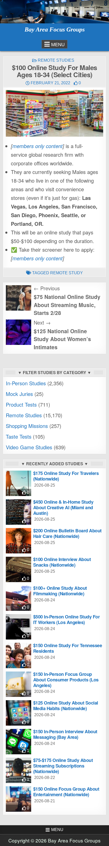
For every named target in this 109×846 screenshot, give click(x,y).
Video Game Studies (29, 447)
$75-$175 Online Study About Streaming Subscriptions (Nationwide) (63, 765)
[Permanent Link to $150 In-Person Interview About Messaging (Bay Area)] (18, 741)
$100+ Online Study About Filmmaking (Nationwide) (60, 591)
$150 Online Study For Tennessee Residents (67, 648)
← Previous (47, 288)
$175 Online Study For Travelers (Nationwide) (66, 476)
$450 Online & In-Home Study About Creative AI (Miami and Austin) (63, 507)
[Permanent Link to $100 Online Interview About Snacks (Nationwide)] (18, 569)
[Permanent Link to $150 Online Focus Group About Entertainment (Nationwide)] (18, 799)
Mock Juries (19, 393)
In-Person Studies (26, 383)
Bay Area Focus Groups (55, 29)
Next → (42, 322)
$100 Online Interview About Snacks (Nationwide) (62, 562)
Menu (58, 44)
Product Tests (21, 404)
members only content (37, 146)
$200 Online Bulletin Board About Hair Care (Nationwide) (67, 533)
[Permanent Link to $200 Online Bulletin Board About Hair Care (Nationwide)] (18, 540)
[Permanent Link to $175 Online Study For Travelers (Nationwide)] (18, 483)
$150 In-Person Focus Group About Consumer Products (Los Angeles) (66, 679)
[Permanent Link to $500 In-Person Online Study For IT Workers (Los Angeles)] (18, 627)
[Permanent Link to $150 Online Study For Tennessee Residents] (18, 655)
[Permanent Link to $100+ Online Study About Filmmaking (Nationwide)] (18, 598)
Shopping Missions (27, 425)
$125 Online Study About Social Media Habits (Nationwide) (65, 705)
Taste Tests (18, 436)
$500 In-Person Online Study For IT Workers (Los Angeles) (66, 619)
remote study (66, 273)
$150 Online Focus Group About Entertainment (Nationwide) (66, 792)
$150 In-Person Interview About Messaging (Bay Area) (65, 734)
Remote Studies (56, 60)
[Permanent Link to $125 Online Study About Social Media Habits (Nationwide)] (18, 713)
